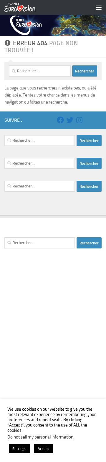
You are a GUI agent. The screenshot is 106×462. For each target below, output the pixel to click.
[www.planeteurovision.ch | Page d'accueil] (25, 7)
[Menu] (98, 7)
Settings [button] (19, 448)
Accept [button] (43, 448)
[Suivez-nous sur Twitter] (69, 119)
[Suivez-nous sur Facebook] (60, 119)
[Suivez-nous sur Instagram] (79, 119)
